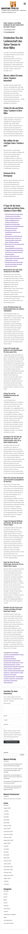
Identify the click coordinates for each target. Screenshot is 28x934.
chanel (5, 894)
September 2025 (8, 840)
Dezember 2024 (8, 867)
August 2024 (7, 878)
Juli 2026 (6, 811)
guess (5, 900)
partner (10, 668)
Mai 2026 (6, 817)
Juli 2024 (6, 881)
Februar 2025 (7, 861)
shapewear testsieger (10, 914)
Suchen (6, 752)
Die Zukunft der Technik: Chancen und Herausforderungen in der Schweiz (13, 770)
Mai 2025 (6, 852)
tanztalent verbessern (10, 680)
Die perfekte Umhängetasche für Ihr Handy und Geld (13, 782)
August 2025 (7, 843)
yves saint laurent (9, 923)
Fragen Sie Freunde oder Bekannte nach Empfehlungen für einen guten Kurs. (14, 226)
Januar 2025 (7, 864)
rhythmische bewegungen (16, 670)
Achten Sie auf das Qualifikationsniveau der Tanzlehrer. (12, 232)
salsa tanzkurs (14, 672)
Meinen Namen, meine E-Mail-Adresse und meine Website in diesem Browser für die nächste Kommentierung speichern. (12, 734)
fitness (21, 654)
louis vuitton (7, 908)
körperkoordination (10, 658)
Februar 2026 (7, 826)
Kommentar (7, 703)
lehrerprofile (7, 662)
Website (6, 724)
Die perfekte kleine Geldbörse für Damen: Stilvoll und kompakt (13, 765)
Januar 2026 (7, 828)
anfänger (15, 652)
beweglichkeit (14, 654)
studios (6, 678)
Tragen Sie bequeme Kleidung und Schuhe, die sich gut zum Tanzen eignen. (14, 252)
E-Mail (6, 720)
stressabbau (20, 676)
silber (5, 917)
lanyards (6, 906)
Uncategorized (9, 32)
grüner (5, 897)
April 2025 (6, 855)
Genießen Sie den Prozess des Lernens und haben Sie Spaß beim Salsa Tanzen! (14, 264)
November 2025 (8, 834)
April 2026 (6, 820)
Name (6, 716)
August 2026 (7, 808)
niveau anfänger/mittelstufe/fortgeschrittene (14, 666)
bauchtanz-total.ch (9, 8)
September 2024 (8, 875)
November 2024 (8, 869)
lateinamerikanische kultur (12, 660)
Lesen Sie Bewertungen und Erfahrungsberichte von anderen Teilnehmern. (13, 220)
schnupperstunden (9, 676)
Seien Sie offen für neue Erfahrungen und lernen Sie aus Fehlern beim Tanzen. (14, 258)
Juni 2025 (6, 849)
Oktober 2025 (7, 837)
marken (6, 911)
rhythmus (7, 672)
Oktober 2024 (7, 872)
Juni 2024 (6, 884)
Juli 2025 (6, 846)
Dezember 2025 (8, 831)
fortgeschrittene (9, 656)
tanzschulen (19, 678)
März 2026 (6, 823)
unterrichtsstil (8, 682)
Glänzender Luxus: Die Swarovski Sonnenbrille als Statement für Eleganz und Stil (13, 787)
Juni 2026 (6, 814)
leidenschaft (16, 662)
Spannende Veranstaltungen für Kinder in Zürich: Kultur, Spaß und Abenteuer (13, 776)
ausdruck (6, 654)
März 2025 (6, 858)
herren (5, 903)
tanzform (12, 678)
